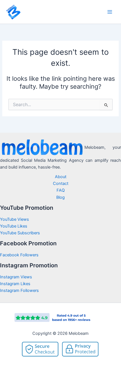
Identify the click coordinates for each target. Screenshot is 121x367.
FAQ (61, 190)
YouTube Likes (13, 226)
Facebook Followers (20, 254)
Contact (60, 183)
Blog (60, 197)
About (60, 176)
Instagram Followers (19, 290)
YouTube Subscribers (20, 232)
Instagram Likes (15, 283)
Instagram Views (16, 276)
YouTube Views (14, 219)
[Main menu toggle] (109, 12)
